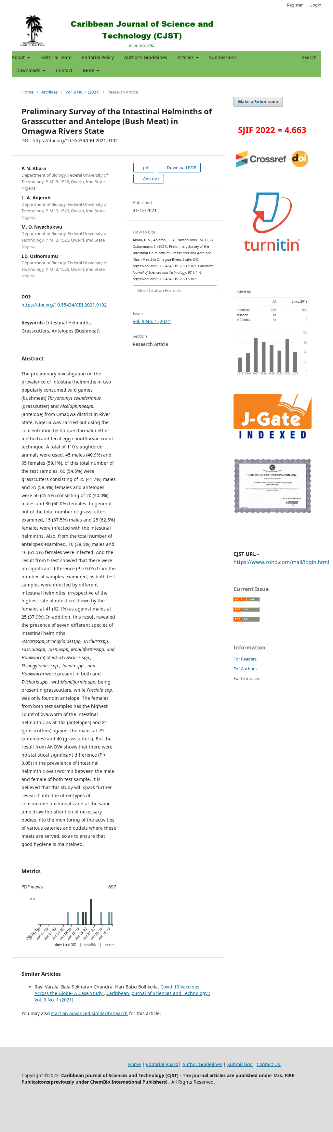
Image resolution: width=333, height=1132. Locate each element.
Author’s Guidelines (145, 57)
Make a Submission (258, 102)
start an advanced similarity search (89, 1013)
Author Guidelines (202, 1064)
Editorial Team (56, 57)
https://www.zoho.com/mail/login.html (281, 562)
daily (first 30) (65, 944)
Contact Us (269, 1064)
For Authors (245, 669)
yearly (109, 944)
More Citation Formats (159, 290)
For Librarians (246, 678)
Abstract (150, 179)
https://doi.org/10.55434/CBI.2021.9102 (64, 305)
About (19, 57)
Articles (186, 57)
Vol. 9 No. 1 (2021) (82, 92)
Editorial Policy (98, 57)
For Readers (245, 659)
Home (27, 92)
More (89, 70)
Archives (49, 92)
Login (315, 5)
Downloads (29, 70)
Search (308, 57)
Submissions (223, 57)
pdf (146, 167)
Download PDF (181, 167)
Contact (64, 70)
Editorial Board (162, 1064)
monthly (90, 944)
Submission (240, 1064)
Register (295, 5)
